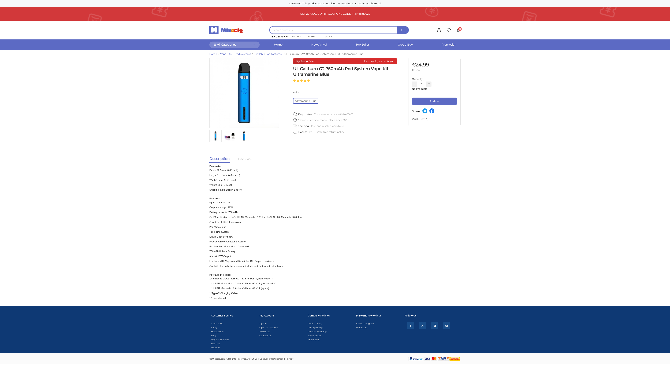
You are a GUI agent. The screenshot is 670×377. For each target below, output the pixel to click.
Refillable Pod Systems (268, 54)
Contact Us (217, 323)
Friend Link (313, 339)
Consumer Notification (271, 358)
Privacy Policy (315, 327)
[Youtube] (446, 325)
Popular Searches (220, 339)
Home (278, 44)
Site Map (215, 343)
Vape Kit (327, 36)
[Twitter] (422, 325)
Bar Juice (297, 36)
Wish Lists (264, 331)
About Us (252, 358)
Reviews (215, 347)
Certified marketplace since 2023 (328, 120)
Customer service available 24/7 (333, 114)
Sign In (263, 323)
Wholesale (361, 327)
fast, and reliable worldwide (327, 126)
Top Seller (362, 44)
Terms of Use (314, 335)
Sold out (434, 101)
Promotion (448, 44)
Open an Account (268, 327)
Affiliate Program (365, 323)
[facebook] (410, 325)
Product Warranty (317, 331)
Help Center (217, 331)
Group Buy (405, 44)
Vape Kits (226, 54)
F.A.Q (214, 327)
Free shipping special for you (379, 61)
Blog (213, 335)
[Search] (403, 30)
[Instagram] (434, 325)
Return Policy (315, 323)
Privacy (289, 358)
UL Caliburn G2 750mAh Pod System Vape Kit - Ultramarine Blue (323, 54)
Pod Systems (243, 54)
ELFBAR (312, 36)
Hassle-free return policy (329, 132)
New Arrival (319, 44)
